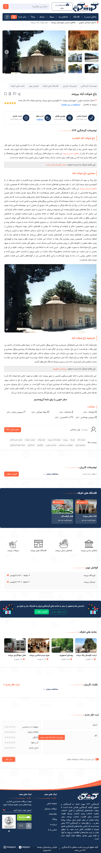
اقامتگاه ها (76, 16)
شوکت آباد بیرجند (54, 439)
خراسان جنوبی (50, 445)
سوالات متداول (50, 809)
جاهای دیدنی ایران (90, 16)
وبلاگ (33, 16)
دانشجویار (47, 850)
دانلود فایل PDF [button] (12, 429)
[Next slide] (7, 52)
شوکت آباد (81, 439)
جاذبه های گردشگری (17, 445)
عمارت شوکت (29, 439)
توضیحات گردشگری (89, 86)
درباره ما (53, 824)
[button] (19, 94)
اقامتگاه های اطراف (50, 86)
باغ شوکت (41, 439)
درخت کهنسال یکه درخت (56, 164)
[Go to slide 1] (9, 831)
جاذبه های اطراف (18, 86)
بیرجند (65, 439)
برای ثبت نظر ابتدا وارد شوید (51, 737)
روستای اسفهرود (60, 369)
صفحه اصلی (52, 803)
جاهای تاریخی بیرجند (88, 188)
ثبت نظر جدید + (11, 685)
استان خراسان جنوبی (87, 22)
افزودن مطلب (11, 474)
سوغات (51, 16)
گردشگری (30, 445)
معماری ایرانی (80, 445)
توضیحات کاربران (70, 86)
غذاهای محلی (63, 16)
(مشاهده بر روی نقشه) (70, 104)
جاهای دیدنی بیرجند (71, 153)
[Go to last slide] (61, 52)
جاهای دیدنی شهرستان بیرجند (63, 22)
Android (22, 817)
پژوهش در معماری (66, 445)
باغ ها (72, 439)
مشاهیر (42, 16)
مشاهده (40, 119)
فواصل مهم (33, 86)
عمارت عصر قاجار (16, 439)
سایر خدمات (22, 16)
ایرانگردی (40, 445)
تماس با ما (52, 830)
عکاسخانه (53, 814)
